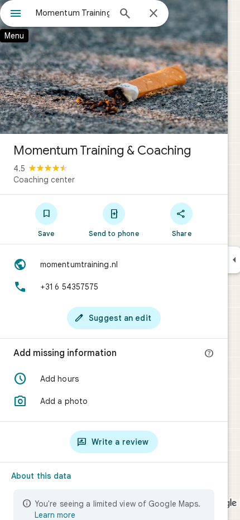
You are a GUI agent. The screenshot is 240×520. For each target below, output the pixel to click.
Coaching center (44, 180)
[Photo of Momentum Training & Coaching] (114, 67)
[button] (114, 379)
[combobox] (72, 13)
